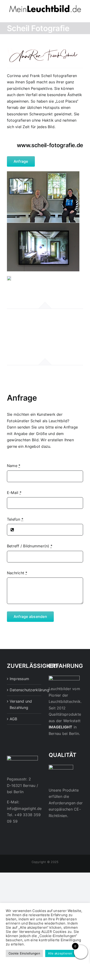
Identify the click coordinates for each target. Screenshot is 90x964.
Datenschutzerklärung (24, 690)
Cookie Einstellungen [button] (24, 953)
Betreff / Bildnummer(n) (29, 546)
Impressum (19, 678)
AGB (13, 719)
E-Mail (14, 492)
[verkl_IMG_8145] (9, 278)
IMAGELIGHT (60, 727)
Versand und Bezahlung (21, 704)
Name (13, 465)
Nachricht (17, 573)
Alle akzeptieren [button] (60, 953)
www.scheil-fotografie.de (50, 145)
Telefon (15, 519)
